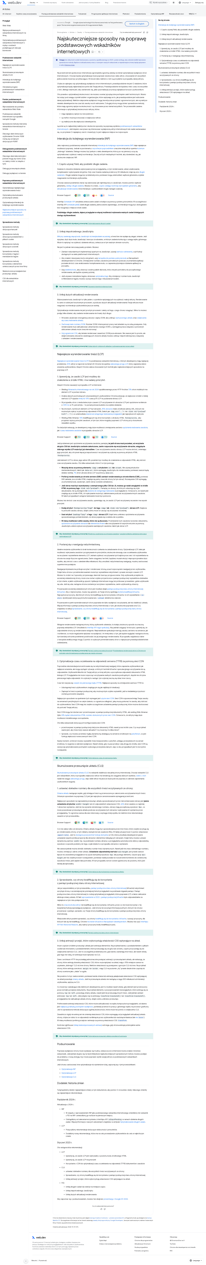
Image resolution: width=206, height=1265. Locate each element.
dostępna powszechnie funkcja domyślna (92, 835)
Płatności (126, 14)
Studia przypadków (141, 1247)
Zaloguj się (199, 3)
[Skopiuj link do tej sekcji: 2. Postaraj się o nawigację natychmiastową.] (102, 544)
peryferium (136, 734)
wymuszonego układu (124, 318)
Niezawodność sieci (176, 14)
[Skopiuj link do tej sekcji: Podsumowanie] (77, 1044)
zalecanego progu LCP (119, 364)
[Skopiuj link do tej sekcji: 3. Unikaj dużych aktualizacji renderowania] (100, 295)
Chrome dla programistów (143, 1240)
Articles (6, 9)
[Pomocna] (144, 32)
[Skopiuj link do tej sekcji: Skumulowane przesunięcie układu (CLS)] (105, 766)
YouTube (173, 1244)
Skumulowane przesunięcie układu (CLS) (73, 773)
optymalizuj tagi (102, 276)
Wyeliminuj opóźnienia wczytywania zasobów (103, 534)
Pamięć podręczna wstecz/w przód (100, 651)
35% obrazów (107, 409)
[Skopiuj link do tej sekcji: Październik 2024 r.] (78, 1100)
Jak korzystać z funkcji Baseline (89, 3)
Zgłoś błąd (103, 1240)
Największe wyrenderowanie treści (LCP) (73, 361)
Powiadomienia (140, 14)
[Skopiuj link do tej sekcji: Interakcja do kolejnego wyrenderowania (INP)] (112, 139)
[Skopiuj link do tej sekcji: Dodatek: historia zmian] (86, 1083)
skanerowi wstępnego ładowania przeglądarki (104, 414)
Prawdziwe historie (119, 3)
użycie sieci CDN (107, 698)
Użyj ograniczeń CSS (69, 333)
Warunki (34, 1260)
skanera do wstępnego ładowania (101, 491)
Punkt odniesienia (67, 3)
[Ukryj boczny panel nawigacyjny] (26, 1261)
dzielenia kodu (70, 270)
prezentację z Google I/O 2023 (116, 1199)
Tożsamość (82, 14)
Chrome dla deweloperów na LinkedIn (183, 1247)
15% (81, 418)
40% (68, 364)
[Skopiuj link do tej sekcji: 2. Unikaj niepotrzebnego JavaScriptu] (95, 231)
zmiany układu (78, 979)
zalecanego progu (77, 779)
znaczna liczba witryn (72, 905)
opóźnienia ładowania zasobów (135, 428)
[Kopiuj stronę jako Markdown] (99, 52)
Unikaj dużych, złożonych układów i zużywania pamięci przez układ (111, 346)
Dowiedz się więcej (50, 3)
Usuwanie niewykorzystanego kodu (100, 287)
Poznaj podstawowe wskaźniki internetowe (57, 14)
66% (122, 804)
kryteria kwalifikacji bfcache (128, 592)
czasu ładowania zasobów (71, 431)
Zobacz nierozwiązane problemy (110, 1244)
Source (111, 195)
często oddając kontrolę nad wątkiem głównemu (118, 186)
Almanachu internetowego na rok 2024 (83, 390)
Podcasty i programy (141, 1251)
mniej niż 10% (84, 399)
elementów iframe (98, 523)
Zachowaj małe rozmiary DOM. (73, 324)
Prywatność (43, 1260)
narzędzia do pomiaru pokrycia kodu (112, 258)
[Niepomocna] (147, 32)
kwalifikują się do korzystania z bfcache (110, 919)
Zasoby (32, 3)
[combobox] (159, 3)
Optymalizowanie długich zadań (99, 223)
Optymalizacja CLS (68, 1077)
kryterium (140, 148)
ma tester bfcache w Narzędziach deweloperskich (106, 922)
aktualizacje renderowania (67, 189)
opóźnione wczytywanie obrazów (74, 523)
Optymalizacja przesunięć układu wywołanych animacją (107, 1036)
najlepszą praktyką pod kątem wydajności (76, 1007)
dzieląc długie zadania (75, 186)
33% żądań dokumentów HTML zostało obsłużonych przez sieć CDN (88, 715)
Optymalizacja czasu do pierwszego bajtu (102, 758)
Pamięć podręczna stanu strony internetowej (103, 933)
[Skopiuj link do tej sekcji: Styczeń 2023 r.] (74, 1142)
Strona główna (62, 32)
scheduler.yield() (73, 205)
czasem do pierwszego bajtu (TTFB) (87, 683)
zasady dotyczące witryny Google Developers (108, 1220)
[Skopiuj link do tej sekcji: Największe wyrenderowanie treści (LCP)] (106, 354)
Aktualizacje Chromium (143, 1244)
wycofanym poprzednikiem (103, 148)
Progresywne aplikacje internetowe (105, 14)
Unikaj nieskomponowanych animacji (88, 1025)
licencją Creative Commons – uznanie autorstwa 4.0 (107, 1218)
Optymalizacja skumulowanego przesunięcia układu (106, 872)
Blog (106, 3)
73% (130, 390)
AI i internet (7, 14)
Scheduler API (69, 202)
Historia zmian (70, 65)
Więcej (192, 14)
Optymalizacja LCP (68, 1073)
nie (139, 1017)
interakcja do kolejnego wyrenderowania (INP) (116, 145)
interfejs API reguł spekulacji (98, 628)
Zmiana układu (63, 793)
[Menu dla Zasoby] (38, 2)
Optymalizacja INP (157, 14)
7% (75, 473)
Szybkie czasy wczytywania (26, 14)
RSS (171, 1251)
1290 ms (66, 405)
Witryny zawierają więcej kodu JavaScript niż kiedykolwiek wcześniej (83, 236)
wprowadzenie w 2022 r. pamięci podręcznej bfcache (102, 897)
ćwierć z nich (141, 776)
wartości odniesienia (124, 252)
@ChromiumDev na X (177, 1240)
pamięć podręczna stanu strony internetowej (108, 888)
